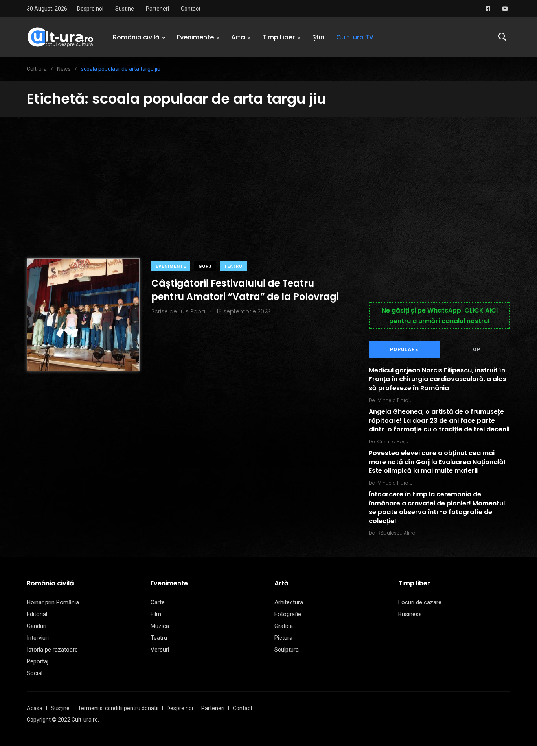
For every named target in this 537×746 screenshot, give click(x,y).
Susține (60, 708)
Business (410, 614)
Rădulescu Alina (396, 532)
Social (34, 673)
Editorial (37, 614)
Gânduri (36, 625)
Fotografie (287, 614)
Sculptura (286, 649)
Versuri (160, 649)
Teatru (233, 266)
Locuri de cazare (419, 602)
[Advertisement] (268, 175)
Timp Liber (278, 37)
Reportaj (37, 661)
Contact (190, 9)
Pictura (283, 637)
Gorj (205, 266)
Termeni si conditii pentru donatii (118, 708)
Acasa (34, 708)
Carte (158, 602)
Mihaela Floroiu (395, 400)
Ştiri (318, 37)
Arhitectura (288, 602)
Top (474, 349)
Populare (404, 349)
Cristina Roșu (392, 441)
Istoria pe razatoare (52, 649)
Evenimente (195, 37)
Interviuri (38, 637)
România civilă (136, 37)
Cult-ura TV (354, 37)
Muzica (160, 625)
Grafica (283, 625)
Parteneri (157, 9)
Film (156, 614)
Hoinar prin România (53, 602)
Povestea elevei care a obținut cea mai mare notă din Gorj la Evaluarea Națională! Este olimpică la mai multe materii (437, 462)
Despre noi (90, 9)
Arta (238, 37)
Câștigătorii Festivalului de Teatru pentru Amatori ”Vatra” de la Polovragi (245, 290)
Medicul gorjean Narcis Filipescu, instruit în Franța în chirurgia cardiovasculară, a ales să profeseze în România (437, 379)
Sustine (124, 9)
